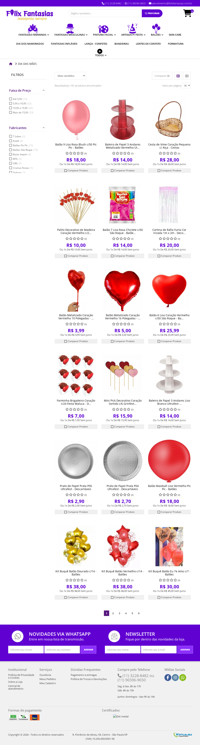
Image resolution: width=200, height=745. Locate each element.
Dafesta (19, 172)
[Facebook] (168, 677)
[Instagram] (175, 677)
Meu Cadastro (47, 683)
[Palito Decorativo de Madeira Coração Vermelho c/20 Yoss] (76, 204)
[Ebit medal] (121, 716)
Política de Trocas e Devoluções (89, 679)
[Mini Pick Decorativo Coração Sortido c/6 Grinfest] (122, 375)
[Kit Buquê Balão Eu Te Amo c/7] (169, 546)
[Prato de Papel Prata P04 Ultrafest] (122, 461)
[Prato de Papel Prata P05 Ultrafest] (76, 461)
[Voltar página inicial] (11, 64)
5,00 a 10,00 (22, 103)
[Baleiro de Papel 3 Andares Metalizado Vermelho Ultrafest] (122, 119)
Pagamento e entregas (84, 675)
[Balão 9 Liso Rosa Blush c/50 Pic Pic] (76, 119)
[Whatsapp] (183, 677)
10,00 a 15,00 (23, 108)
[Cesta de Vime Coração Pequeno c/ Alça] (169, 119)
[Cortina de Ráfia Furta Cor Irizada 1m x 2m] (169, 204)
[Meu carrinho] (189, 15)
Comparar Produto (77, 170)
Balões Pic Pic (23, 145)
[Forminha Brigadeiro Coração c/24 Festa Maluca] (76, 375)
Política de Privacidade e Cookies (21, 676)
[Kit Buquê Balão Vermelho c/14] (122, 546)
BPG (17, 159)
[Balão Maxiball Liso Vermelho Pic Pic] (169, 461)
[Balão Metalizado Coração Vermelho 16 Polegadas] (122, 290)
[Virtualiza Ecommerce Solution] (182, 734)
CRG (17, 163)
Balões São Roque (25, 150)
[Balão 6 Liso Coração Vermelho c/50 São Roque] (169, 290)
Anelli (18, 141)
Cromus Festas (23, 168)
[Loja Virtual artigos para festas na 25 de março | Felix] (29, 15)
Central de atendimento (15, 687)
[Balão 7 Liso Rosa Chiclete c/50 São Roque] (122, 204)
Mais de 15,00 (23, 112)
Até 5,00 (20, 99)
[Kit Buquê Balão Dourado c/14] (76, 546)
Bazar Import (22, 154)
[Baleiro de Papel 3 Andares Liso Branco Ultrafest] (169, 375)
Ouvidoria (45, 675)
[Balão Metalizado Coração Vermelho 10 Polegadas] (76, 290)
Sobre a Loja (15, 681)
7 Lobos (19, 136)
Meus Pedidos (47, 679)
